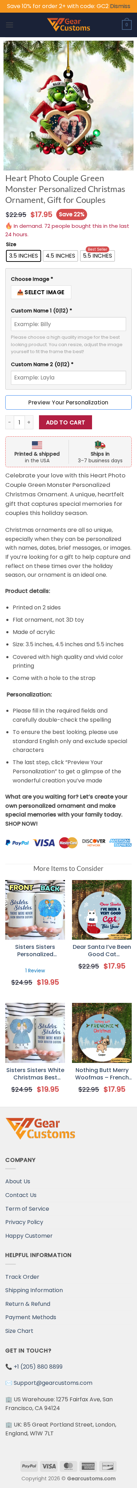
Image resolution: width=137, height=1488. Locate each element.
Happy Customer (29, 1236)
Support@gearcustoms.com (53, 1383)
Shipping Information (34, 1290)
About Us (17, 1181)
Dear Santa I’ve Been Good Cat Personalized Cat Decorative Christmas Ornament (102, 951)
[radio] (23, 256)
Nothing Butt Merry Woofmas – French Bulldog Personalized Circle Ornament (101, 1074)
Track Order (22, 1277)
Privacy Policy (24, 1222)
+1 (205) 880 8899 (38, 1367)
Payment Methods (30, 1317)
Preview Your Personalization (68, 402)
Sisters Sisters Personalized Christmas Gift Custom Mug (35, 951)
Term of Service (27, 1209)
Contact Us (21, 1195)
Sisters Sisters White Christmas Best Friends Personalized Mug (35, 1074)
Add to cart (65, 422)
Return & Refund (27, 1304)
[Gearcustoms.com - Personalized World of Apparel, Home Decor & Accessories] (69, 24)
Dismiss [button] (120, 6)
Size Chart (19, 1331)
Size (11, 244)
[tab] (68, 279)
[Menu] (9, 24)
